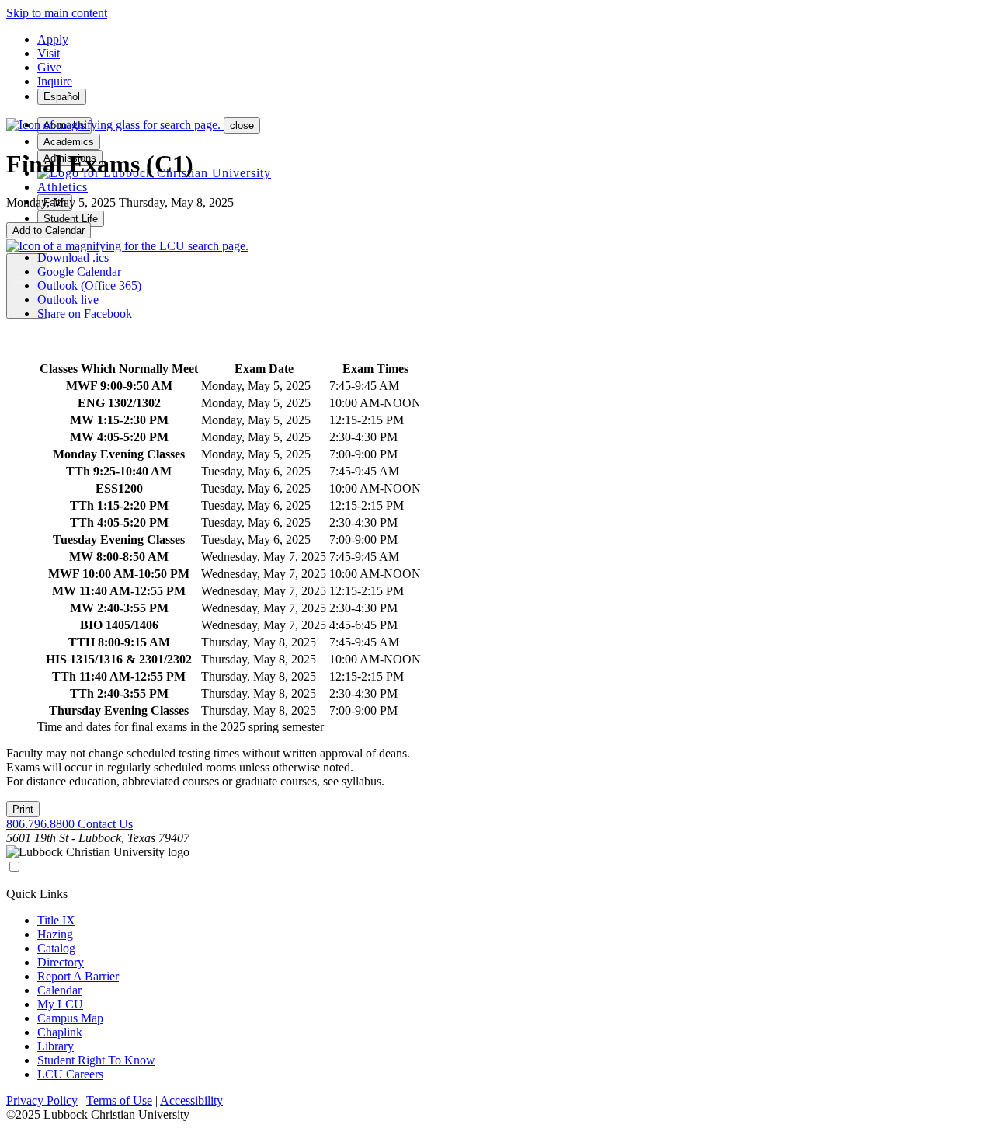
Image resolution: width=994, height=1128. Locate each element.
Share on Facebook (84, 313)
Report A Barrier (78, 976)
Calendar (59, 990)
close (242, 125)
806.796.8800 (42, 823)
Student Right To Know (96, 1060)
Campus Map (70, 1018)
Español (61, 97)
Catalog (56, 948)
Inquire (54, 81)
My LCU (60, 1004)
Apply (52, 39)
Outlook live (68, 299)
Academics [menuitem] (68, 142)
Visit (48, 53)
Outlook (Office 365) (89, 285)
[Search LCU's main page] (127, 245)
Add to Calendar (48, 230)
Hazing (55, 934)
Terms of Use (119, 1100)
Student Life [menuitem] (70, 219)
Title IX (56, 920)
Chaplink (59, 1032)
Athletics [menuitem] (62, 186)
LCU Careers (70, 1074)
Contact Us (105, 823)
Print (22, 809)
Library (55, 1046)
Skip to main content (56, 12)
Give (49, 67)
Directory (60, 962)
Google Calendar (79, 271)
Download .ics (73, 257)
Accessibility (191, 1100)
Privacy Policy (42, 1100)
